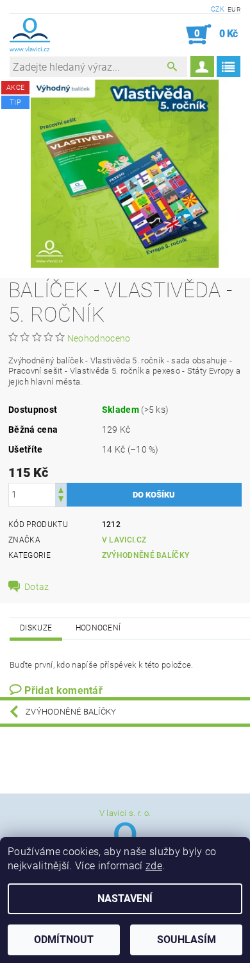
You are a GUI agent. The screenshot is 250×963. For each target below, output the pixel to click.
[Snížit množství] (61, 500)
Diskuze (36, 627)
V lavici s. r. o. (125, 813)
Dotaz (36, 587)
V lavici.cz (124, 539)
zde (154, 866)
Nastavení (125, 898)
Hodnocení (98, 627)
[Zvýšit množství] (61, 489)
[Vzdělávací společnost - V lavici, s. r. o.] (30, 34)
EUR (234, 9)
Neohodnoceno (99, 338)
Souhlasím (186, 939)
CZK (218, 9)
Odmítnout (64, 939)
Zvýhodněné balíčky (146, 555)
